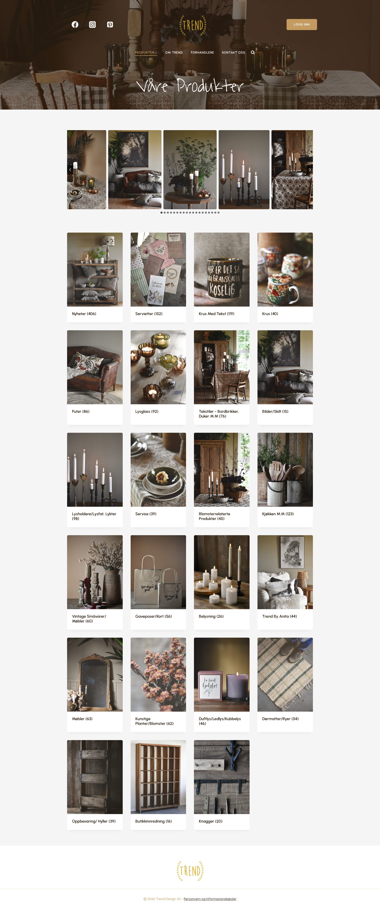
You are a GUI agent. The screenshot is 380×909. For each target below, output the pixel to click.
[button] (79, 169)
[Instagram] (92, 24)
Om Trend (174, 52)
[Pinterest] (110, 24)
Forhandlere (202, 52)
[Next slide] (310, 169)
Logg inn (302, 24)
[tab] (161, 213)
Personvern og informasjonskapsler (210, 899)
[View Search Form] (252, 52)
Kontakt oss (233, 52)
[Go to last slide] (70, 169)
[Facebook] (75, 24)
